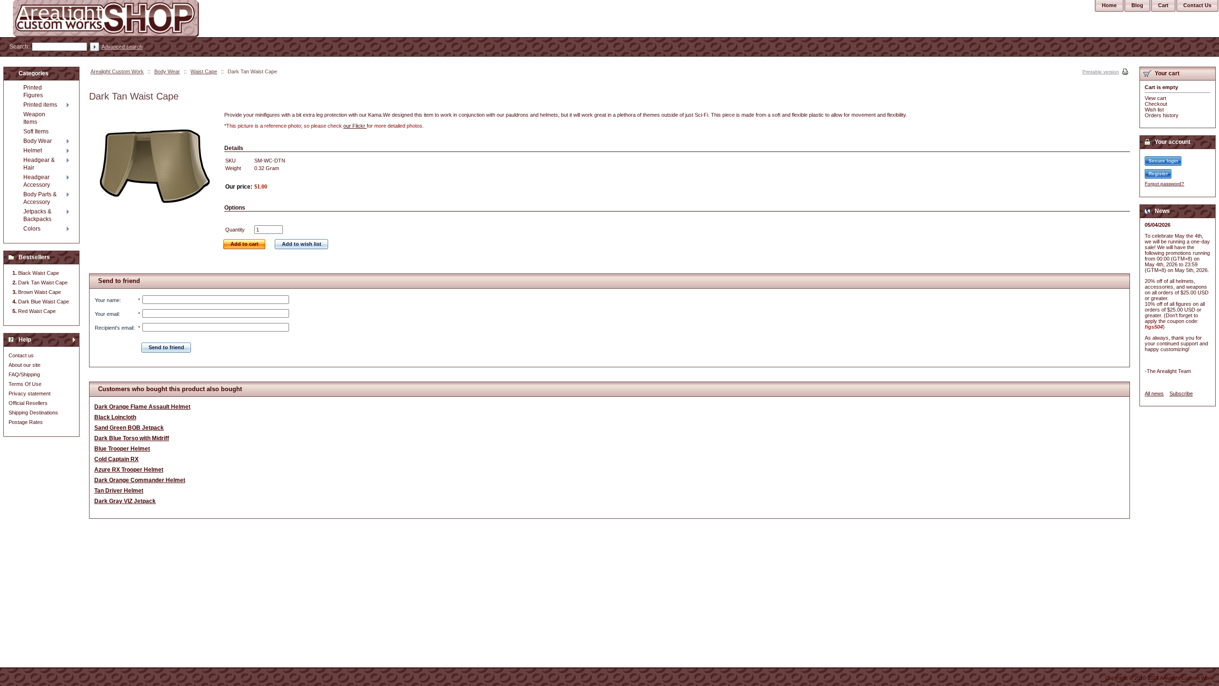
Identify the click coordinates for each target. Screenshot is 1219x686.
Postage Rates (26, 422)
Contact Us (1197, 5)
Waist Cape (203, 71)
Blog (1137, 5)
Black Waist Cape (38, 273)
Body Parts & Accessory (40, 198)
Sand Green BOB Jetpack (129, 427)
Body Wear (167, 71)
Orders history (1162, 115)
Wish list (1154, 109)
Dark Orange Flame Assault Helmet (142, 407)
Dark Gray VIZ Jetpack (125, 501)
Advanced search (121, 47)
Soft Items (36, 131)
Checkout (1156, 104)
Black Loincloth (115, 417)
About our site (24, 365)
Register (1158, 173)
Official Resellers (28, 403)
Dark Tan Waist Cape (43, 282)
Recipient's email (114, 328)
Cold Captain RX (116, 459)
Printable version (1100, 71)
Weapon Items (34, 118)
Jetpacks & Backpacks (37, 215)
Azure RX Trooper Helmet (128, 469)
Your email (107, 314)
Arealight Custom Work (117, 71)
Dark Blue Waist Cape (43, 301)
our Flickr (355, 126)
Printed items (40, 104)
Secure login (1163, 160)
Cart (1163, 5)
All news (1154, 393)
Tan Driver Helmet (118, 490)
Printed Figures (33, 91)
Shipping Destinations (33, 412)
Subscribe (1181, 393)
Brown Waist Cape (39, 292)
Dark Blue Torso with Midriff (131, 438)
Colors (31, 228)
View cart (1155, 98)
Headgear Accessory (36, 181)
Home (1109, 5)
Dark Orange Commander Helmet (139, 480)
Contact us (21, 355)
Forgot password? (1164, 183)
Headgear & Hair (39, 164)
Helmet (32, 150)
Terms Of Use (25, 384)
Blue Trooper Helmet (122, 448)
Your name (107, 300)
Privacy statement (29, 393)
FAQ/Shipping (24, 374)
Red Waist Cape (37, 311)
